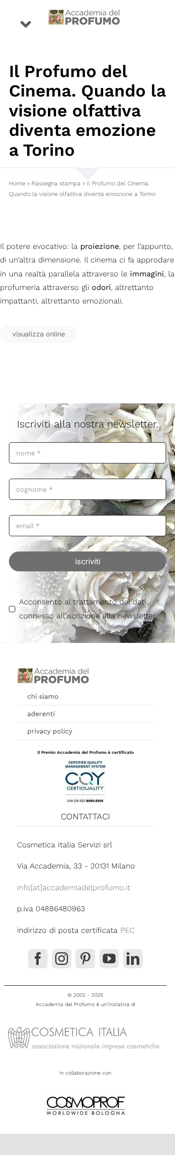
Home (17, 183)
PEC (127, 930)
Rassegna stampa (56, 183)
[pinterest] (85, 958)
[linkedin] (133, 958)
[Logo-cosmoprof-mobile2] (85, 1094)
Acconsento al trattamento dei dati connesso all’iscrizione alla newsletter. (88, 608)
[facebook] (38, 958)
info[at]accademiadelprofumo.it (73, 887)
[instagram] (61, 958)
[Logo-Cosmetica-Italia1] (85, 1026)
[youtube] (109, 958)
